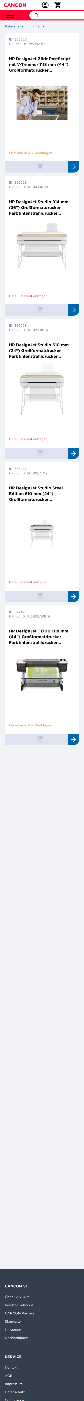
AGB (8, 1376)
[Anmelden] (45, 5)
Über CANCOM (17, 1297)
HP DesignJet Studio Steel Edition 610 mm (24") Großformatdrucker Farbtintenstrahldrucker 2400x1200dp (36, 493)
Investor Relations (19, 1305)
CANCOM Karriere (19, 1313)
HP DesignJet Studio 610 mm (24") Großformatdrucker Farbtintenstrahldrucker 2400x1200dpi (39, 350)
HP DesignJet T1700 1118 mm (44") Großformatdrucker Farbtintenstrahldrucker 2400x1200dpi (38, 636)
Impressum (14, 1384)
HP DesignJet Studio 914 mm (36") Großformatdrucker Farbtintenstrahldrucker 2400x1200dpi (39, 207)
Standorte (13, 1321)
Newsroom (13, 1330)
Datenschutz (15, 1392)
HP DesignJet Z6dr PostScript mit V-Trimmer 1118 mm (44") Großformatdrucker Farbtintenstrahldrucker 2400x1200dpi (39, 64)
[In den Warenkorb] (40, 166)
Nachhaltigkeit (16, 1338)
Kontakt (11, 1367)
